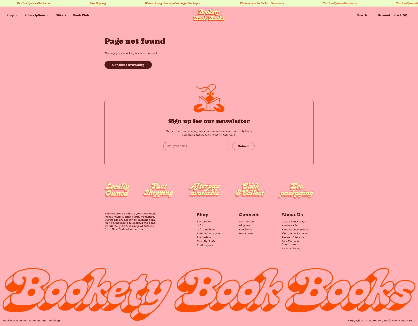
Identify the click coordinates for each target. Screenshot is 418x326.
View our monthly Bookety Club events (255, 3)
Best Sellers (204, 221)
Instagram (246, 233)
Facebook (245, 229)
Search (362, 15)
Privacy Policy (290, 248)
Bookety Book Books (386, 320)
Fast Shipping (91, 3)
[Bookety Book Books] (209, 15)
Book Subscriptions (210, 233)
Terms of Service (292, 237)
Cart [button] (400, 15)
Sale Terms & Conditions (290, 243)
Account (384, 15)
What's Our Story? (293, 221)
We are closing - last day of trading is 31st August (166, 3)
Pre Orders (204, 237)
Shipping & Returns (294, 233)
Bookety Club (290, 225)
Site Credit (408, 320)
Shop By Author (207, 241)
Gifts (200, 225)
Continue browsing (128, 65)
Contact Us (246, 221)
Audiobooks (205, 245)
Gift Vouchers (206, 229)
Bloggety (245, 225)
